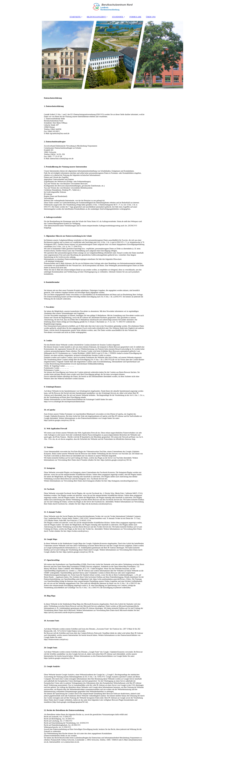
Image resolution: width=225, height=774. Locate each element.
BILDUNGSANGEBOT (96, 17)
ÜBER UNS (151, 17)
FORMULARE (135, 17)
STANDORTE (117, 17)
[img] (112, 7)
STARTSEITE (75, 17)
